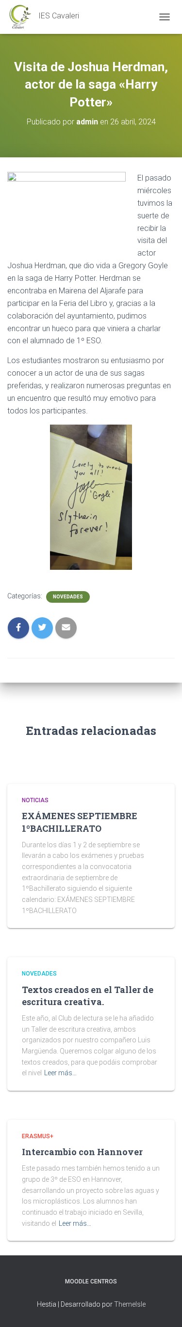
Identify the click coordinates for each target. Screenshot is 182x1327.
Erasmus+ (37, 1136)
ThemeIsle (130, 1304)
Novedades (68, 596)
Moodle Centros (91, 1281)
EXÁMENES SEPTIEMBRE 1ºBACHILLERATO (79, 822)
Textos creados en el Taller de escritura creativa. (87, 995)
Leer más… (60, 1073)
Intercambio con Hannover (82, 1152)
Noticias (35, 800)
